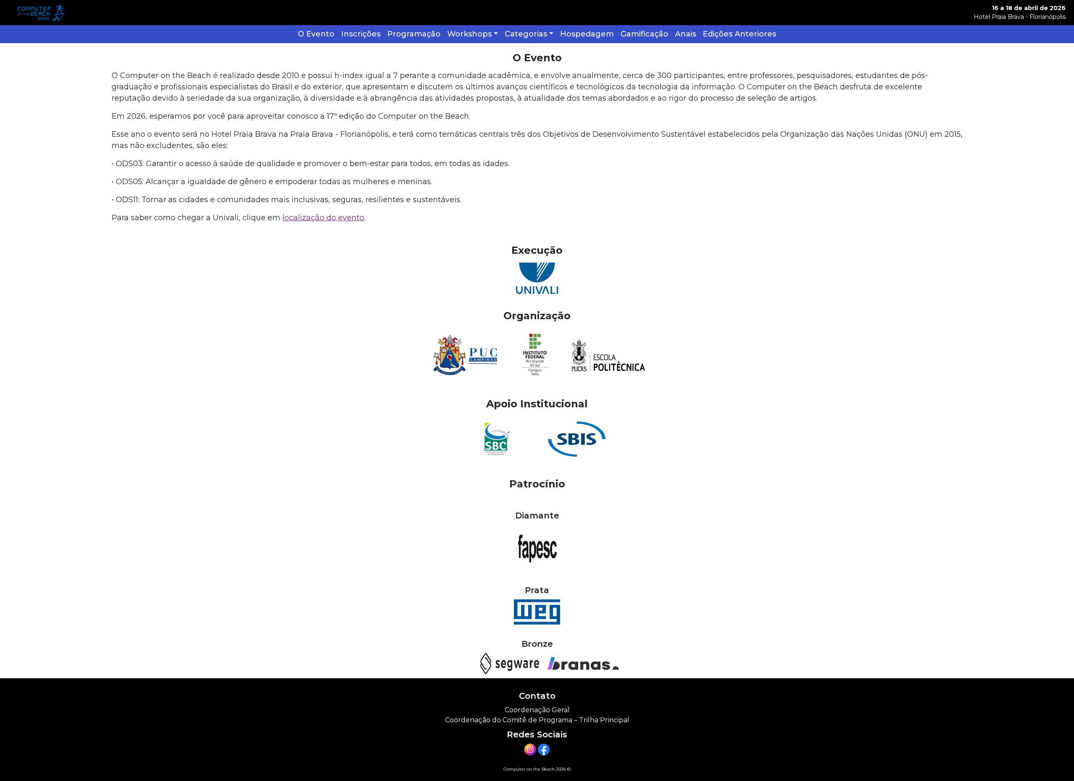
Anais (685, 34)
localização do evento (323, 217)
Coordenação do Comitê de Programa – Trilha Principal (537, 720)
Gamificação (644, 34)
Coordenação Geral (537, 710)
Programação (414, 34)
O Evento (316, 34)
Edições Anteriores (739, 34)
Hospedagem (587, 34)
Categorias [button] (526, 34)
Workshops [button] (469, 34)
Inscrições (361, 34)
